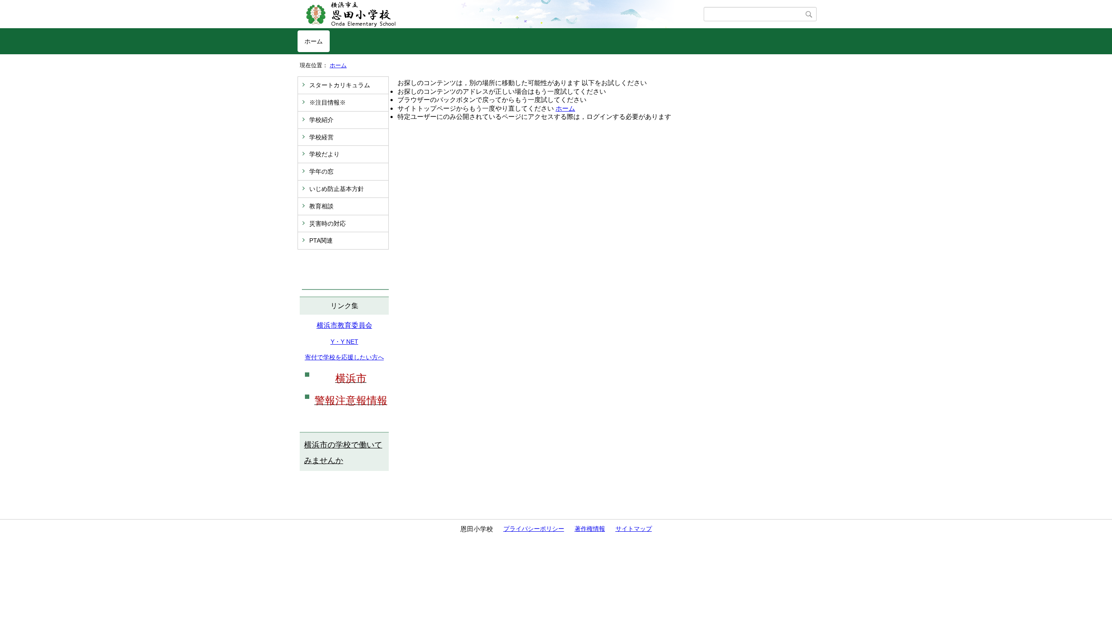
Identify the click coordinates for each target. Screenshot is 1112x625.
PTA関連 (321, 240)
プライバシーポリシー (533, 528)
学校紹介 (321, 119)
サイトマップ (634, 528)
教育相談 (321, 206)
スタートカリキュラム (339, 85)
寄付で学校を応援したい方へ (344, 357)
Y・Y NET (344, 341)
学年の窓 (321, 171)
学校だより (324, 154)
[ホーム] (501, 14)
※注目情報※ (327, 102)
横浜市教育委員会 (344, 325)
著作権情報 (590, 528)
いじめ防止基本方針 (336, 188)
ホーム (313, 41)
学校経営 (321, 137)
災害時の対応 (327, 223)
